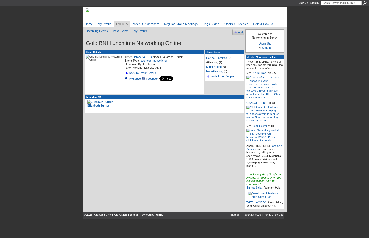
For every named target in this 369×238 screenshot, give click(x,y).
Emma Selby (254, 187)
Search (365, 3)
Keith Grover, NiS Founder (123, 214)
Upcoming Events (97, 31)
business (146, 60)
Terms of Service (273, 214)
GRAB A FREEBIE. (257, 102)
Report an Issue (252, 214)
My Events (140, 31)
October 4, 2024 (142, 57)
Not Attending (214, 71)
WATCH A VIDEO (256, 202)
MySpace (135, 78)
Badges (234, 214)
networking (160, 60)
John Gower (260, 126)
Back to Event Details (142, 73)
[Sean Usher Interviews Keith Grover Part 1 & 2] (264, 195)
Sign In (314, 2)
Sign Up (303, 2)
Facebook (152, 78)
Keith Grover (260, 73)
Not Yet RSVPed (216, 57)
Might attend (214, 66)
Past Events (120, 31)
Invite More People (222, 76)
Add (240, 32)
